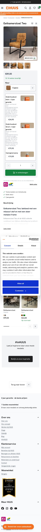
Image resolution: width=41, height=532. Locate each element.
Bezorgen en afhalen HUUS (10, 454)
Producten (11, 18)
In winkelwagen (22, 172)
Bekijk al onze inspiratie (20, 359)
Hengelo (4, 474)
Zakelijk (4, 433)
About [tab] (33, 245)
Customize (19, 291)
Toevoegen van (10, 119)
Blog (2, 436)
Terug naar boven (18, 384)
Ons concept (5, 424)
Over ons (4, 421)
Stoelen (18, 18)
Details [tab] (20, 245)
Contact (4, 463)
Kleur (7, 83)
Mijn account (5, 447)
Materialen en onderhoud (10, 460)
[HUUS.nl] (14, 8)
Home (5, 18)
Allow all (20, 283)
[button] (32, 23)
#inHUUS (4, 439)
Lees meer (7, 229)
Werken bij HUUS (7, 427)
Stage (3, 430)
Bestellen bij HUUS (7, 450)
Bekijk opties (33, 184)
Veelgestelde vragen (8, 466)
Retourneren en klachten (10, 457)
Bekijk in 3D (29, 58)
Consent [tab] (7, 245)
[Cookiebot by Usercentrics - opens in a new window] (29, 239)
